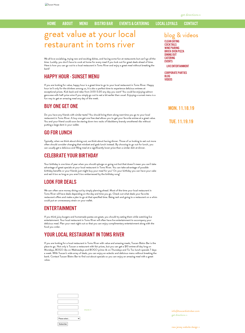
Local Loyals (167, 24)
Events (168, 61)
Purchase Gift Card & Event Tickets (151, 8)
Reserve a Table (171, 8)
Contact (191, 24)
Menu (83, 24)
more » (87, 310)
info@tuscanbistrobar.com (186, 311)
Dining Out (170, 55)
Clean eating (171, 41)
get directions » (190, 14)
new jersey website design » (186, 327)
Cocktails (170, 45)
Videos (168, 79)
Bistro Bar (103, 24)
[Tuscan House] (52, 4)
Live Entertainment (177, 66)
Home (51, 24)
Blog (167, 76)
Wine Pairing (171, 48)
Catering (169, 58)
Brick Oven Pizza (174, 51)
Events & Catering (134, 24)
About (67, 24)
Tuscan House (183, 292)
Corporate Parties (175, 73)
